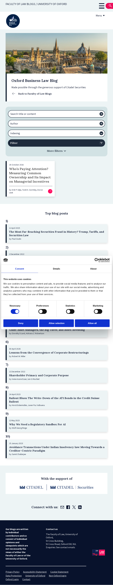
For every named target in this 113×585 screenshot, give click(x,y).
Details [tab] (56, 268)
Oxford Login (12, 579)
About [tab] (93, 268)
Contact (26, 579)
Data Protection (14, 575)
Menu (99, 15)
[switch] (42, 311)
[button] (56, 151)
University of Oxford (35, 575)
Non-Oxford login (57, 575)
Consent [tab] (19, 268)
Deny (20, 323)
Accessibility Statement (35, 571)
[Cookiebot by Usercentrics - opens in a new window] (97, 260)
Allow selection (56, 323)
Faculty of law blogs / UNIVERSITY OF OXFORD (36, 4)
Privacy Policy (12, 571)
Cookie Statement (59, 571)
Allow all (92, 323)
